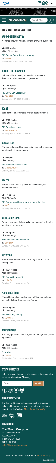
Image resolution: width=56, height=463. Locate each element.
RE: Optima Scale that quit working (18, 55)
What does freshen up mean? (15, 239)
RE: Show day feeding (12, 314)
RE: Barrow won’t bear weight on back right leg (23, 202)
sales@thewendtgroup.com (14, 444)
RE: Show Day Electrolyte (14, 92)
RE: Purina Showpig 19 (12, 276)
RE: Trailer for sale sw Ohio (14, 164)
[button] (16, 389)
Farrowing (6, 352)
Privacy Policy (43, 455)
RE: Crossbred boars (11, 127)
